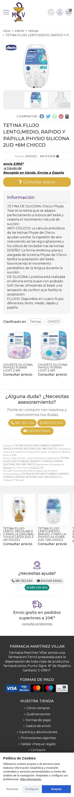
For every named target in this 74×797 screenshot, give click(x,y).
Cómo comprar (38, 708)
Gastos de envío (38, 726)
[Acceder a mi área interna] (60, 12)
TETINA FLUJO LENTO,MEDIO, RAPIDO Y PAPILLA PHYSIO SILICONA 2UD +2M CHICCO (52, 534)
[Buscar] (51, 12)
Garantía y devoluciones (38, 732)
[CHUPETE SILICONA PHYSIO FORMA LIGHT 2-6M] (19, 346)
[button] (34, 87)
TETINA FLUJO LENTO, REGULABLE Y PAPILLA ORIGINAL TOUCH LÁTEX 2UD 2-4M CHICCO (18, 534)
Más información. (31, 779)
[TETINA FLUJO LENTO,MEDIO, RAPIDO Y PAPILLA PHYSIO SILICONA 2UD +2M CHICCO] (54, 510)
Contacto (38, 750)
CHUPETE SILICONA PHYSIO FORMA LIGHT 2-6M (18, 367)
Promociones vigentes (38, 738)
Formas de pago (38, 720)
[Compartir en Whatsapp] (55, 116)
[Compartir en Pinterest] (61, 116)
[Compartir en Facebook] (41, 116)
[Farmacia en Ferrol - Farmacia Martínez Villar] (18, 12)
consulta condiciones (37, 624)
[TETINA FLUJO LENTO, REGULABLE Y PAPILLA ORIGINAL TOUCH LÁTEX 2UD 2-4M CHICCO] (19, 510)
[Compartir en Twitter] (48, 116)
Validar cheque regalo (38, 744)
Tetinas (7, 467)
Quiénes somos (38, 714)
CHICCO (35, 467)
